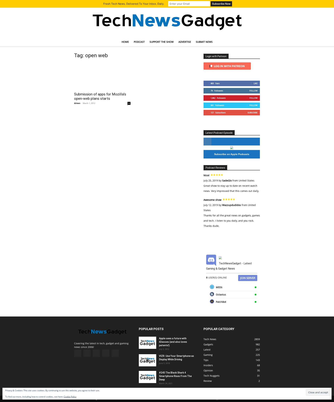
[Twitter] (105, 353)
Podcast (139, 41)
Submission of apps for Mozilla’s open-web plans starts (100, 96)
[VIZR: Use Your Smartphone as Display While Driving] (147, 360)
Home (125, 41)
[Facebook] (77, 353)
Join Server (247, 278)
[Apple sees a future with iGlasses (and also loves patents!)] (147, 343)
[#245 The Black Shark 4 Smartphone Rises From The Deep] (147, 377)
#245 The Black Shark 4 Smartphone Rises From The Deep (175, 376)
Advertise (184, 41)
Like (255, 83)
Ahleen (77, 103)
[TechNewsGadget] (167, 21)
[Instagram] (87, 353)
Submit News (204, 41)
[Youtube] (115, 353)
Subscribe (252, 112)
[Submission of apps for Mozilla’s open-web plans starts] (102, 76)
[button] (256, 42)
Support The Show (162, 41)
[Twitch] (96, 353)
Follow (253, 90)
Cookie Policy (70, 396)
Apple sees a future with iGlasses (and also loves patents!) (173, 342)
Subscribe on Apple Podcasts (231, 154)
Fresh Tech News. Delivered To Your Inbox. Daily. (133, 3)
